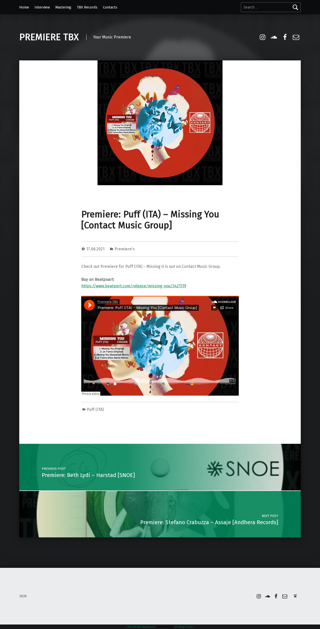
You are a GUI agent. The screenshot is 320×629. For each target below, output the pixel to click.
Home (24, 7)
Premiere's (124, 249)
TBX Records (87, 7)
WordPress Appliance (141, 627)
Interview (42, 7)
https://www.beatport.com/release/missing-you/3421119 (133, 286)
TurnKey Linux (183, 627)
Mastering (63, 7)
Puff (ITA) (95, 409)
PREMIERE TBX (49, 37)
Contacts (110, 7)
